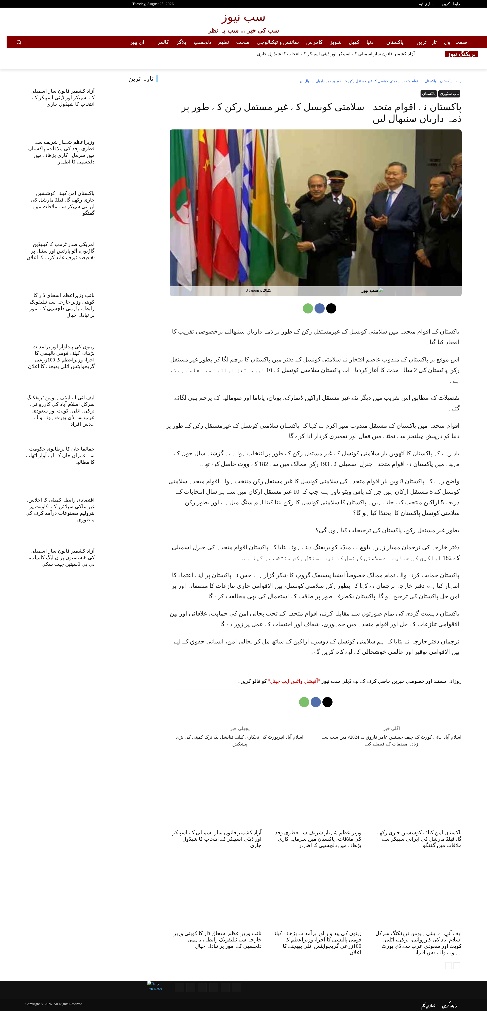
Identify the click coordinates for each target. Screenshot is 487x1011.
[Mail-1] (190, 987)
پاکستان (445, 81)
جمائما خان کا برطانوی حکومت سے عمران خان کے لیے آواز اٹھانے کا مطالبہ (60, 455)
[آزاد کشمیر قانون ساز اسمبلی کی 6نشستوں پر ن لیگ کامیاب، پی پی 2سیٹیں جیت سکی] (130, 568)
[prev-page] (448, 965)
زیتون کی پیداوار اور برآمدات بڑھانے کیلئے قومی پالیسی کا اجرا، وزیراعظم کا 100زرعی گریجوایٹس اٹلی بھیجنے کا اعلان (316, 942)
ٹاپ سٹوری (449, 93)
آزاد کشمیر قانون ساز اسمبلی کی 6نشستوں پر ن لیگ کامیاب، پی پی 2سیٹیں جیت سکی (61, 557)
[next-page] (457, 965)
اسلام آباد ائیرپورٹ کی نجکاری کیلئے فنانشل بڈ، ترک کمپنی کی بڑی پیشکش (239, 741)
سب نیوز (369, 290)
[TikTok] (52, 4)
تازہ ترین (140, 78)
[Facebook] (25, 4)
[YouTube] (16, 4)
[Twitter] (34, 4)
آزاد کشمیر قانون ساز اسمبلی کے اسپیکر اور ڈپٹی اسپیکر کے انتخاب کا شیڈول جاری (336, 53)
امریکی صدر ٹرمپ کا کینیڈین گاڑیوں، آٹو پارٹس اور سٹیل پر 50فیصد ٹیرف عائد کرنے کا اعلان (61, 250)
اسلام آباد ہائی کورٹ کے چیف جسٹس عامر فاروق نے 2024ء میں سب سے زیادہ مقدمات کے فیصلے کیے (391, 741)
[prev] (436, 54)
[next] (430, 54)
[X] (331, 308)
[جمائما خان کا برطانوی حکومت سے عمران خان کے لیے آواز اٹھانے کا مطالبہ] (130, 466)
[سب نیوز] (382, 290)
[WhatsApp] (308, 308)
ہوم (459, 81)
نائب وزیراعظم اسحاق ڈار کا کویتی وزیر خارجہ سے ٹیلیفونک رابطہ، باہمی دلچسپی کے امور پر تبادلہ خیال (217, 939)
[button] (19, 42)
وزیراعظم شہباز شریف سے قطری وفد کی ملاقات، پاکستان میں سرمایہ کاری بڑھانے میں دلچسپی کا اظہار (318, 839)
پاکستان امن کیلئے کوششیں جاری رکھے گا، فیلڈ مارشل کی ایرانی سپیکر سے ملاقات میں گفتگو (419, 839)
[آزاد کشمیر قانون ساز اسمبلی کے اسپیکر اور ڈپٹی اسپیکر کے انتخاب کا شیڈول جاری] (130, 108)
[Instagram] (43, 4)
